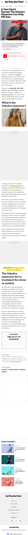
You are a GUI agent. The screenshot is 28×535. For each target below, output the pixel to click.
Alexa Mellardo (7, 49)
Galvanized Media (12, 529)
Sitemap (14, 507)
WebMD (17, 74)
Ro (9, 92)
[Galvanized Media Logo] (14, 527)
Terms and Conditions (14, 510)
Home (2, 6)
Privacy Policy (14, 503)
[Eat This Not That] (14, 334)
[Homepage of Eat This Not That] (13, 496)
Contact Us (14, 513)
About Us (14, 500)
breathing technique (15, 186)
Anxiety (5, 369)
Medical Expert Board (8, 94)
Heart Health (14, 369)
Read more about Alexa (16, 361)
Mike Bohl (13, 88)
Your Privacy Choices (16, 534)
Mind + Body (9, 6)
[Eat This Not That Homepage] (14, 2)
